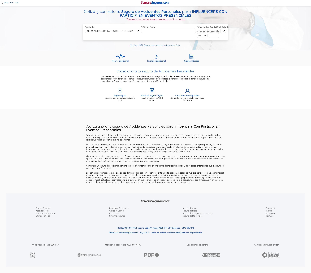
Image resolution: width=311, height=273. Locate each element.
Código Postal (148, 27)
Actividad (90, 27)
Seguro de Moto (190, 211)
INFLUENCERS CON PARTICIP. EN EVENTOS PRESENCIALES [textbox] (113, 31)
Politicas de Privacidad (46, 213)
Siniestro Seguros (117, 216)
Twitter (269, 211)
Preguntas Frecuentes (119, 208)
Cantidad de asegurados (202, 27)
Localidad (214, 32)
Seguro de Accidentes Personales (198, 213)
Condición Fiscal (214, 27)
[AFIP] (33, 255)
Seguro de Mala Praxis (192, 216)
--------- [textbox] (202, 35)
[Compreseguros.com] (155, 3)
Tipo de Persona (202, 32)
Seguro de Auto (190, 208)
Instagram (270, 213)
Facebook (270, 208)
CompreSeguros (43, 208)
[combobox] (112, 31)
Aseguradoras (42, 211)
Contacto (113, 213)
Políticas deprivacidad (191, 232)
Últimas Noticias (43, 216)
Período (223, 27)
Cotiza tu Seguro (116, 211)
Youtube (269, 216)
